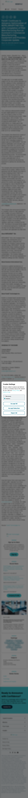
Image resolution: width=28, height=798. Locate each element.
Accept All (14, 403)
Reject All (14, 413)
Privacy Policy (16, 390)
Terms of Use (6, 392)
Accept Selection (14, 408)
